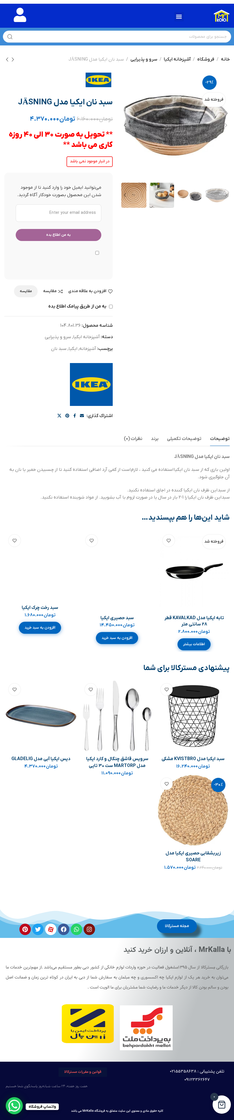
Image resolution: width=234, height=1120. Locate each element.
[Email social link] (82, 416)
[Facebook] (63, 929)
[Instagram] (89, 929)
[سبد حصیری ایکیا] (117, 571)
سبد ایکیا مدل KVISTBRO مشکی (193, 759)
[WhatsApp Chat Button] (14, 1105)
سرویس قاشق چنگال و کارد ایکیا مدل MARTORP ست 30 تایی (117, 762)
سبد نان (58, 349)
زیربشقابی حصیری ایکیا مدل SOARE (193, 856)
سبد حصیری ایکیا (117, 618)
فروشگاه (205, 59)
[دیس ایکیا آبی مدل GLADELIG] (41, 716)
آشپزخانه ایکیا (177, 59)
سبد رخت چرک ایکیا (40, 608)
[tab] (220, 439)
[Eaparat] (51, 929)
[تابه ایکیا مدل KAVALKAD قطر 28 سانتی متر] (194, 571)
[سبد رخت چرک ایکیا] (40, 566)
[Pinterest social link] (67, 416)
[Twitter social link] (59, 416)
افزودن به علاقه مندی (87, 291)
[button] (179, 16)
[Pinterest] (25, 929)
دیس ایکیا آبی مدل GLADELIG (40, 759)
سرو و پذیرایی (143, 59)
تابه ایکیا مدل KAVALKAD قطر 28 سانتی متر (194, 621)
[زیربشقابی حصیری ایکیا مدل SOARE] (193, 810)
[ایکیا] (91, 384)
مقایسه (50, 291)
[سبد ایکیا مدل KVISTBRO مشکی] (193, 716)
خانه (225, 59)
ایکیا (72, 349)
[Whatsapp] (76, 929)
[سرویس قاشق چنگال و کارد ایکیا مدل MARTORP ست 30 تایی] (117, 716)
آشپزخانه (87, 349)
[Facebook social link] (74, 416)
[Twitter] (38, 929)
